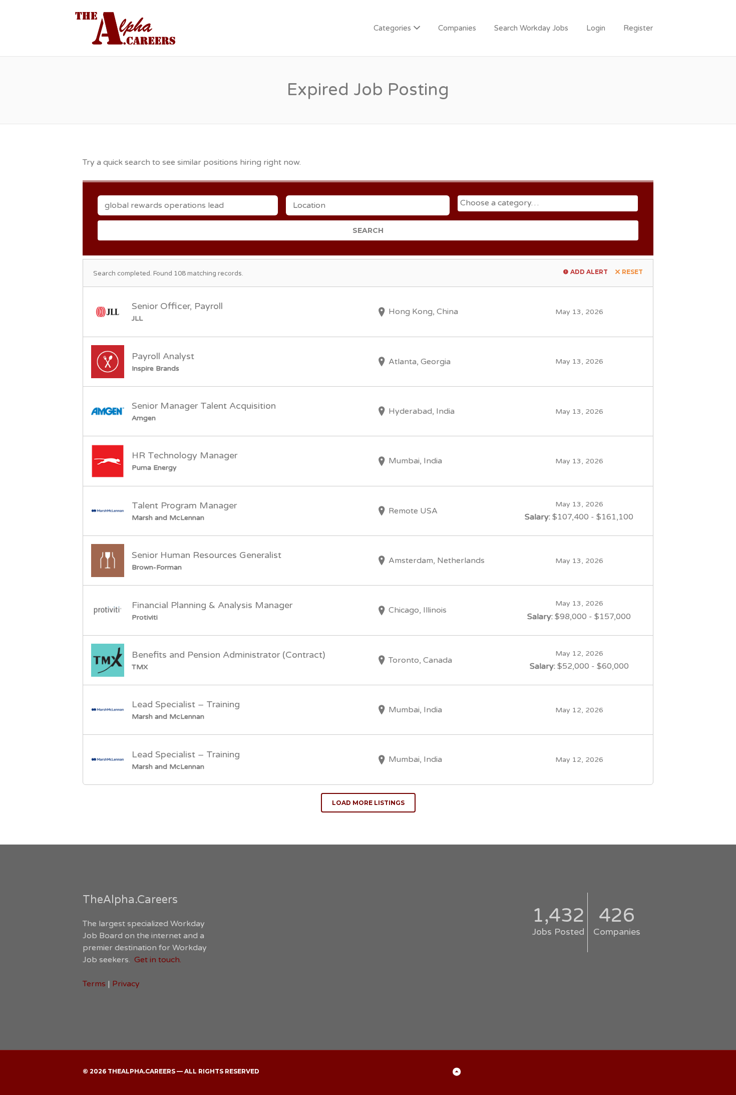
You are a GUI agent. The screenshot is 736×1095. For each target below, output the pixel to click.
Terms (94, 984)
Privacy (126, 984)
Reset (632, 272)
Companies (457, 28)
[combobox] (548, 203)
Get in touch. (157, 960)
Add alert (589, 272)
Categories (392, 28)
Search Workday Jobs (531, 28)
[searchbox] (549, 203)
